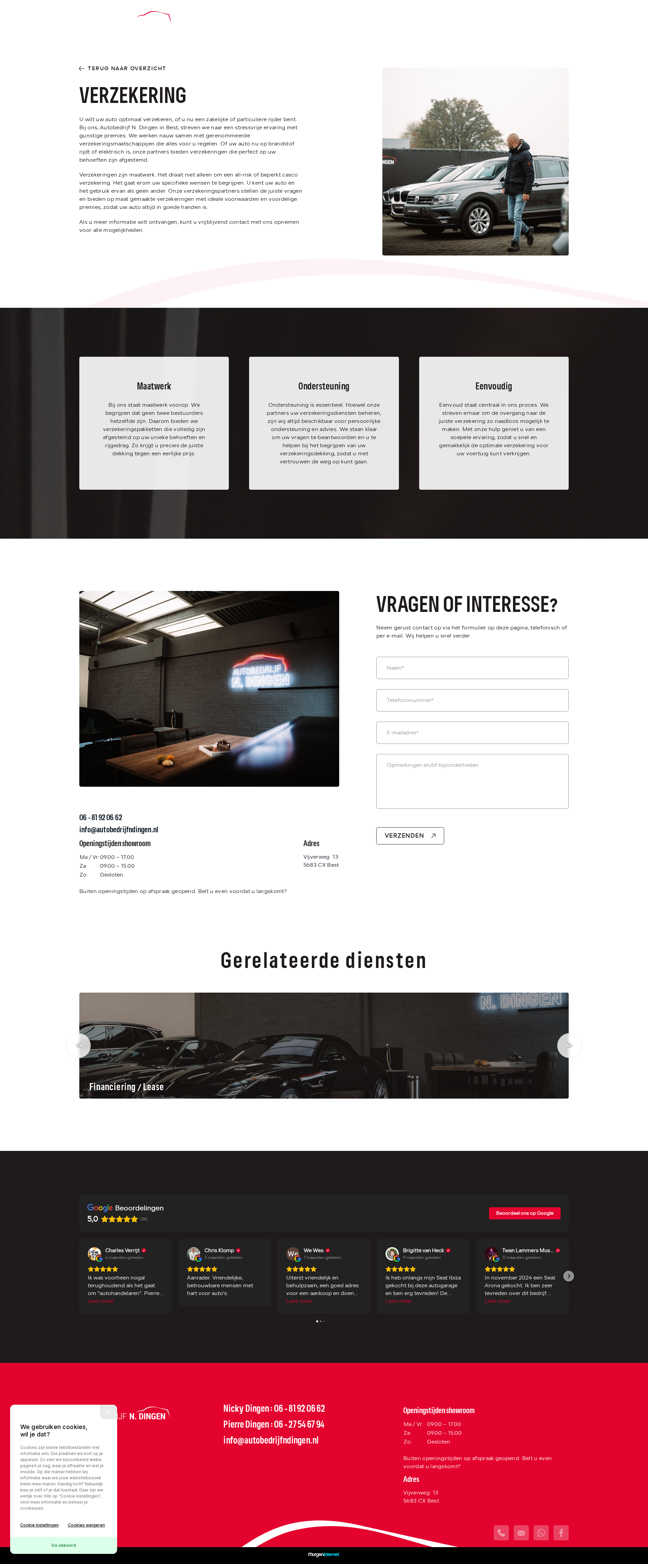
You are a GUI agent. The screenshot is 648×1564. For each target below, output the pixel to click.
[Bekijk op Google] (94, 1254)
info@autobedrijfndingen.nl (271, 1441)
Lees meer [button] (101, 1301)
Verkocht (510, 17)
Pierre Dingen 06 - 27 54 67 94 (273, 1425)
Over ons (465, 17)
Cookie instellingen (39, 1525)
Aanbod (381, 17)
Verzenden (404, 835)
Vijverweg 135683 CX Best (321, 861)
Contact (554, 17)
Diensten (422, 17)
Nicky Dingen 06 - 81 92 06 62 (274, 1409)
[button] (79, 1276)
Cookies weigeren (86, 1525)
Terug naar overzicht (127, 68)
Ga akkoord (63, 1545)
